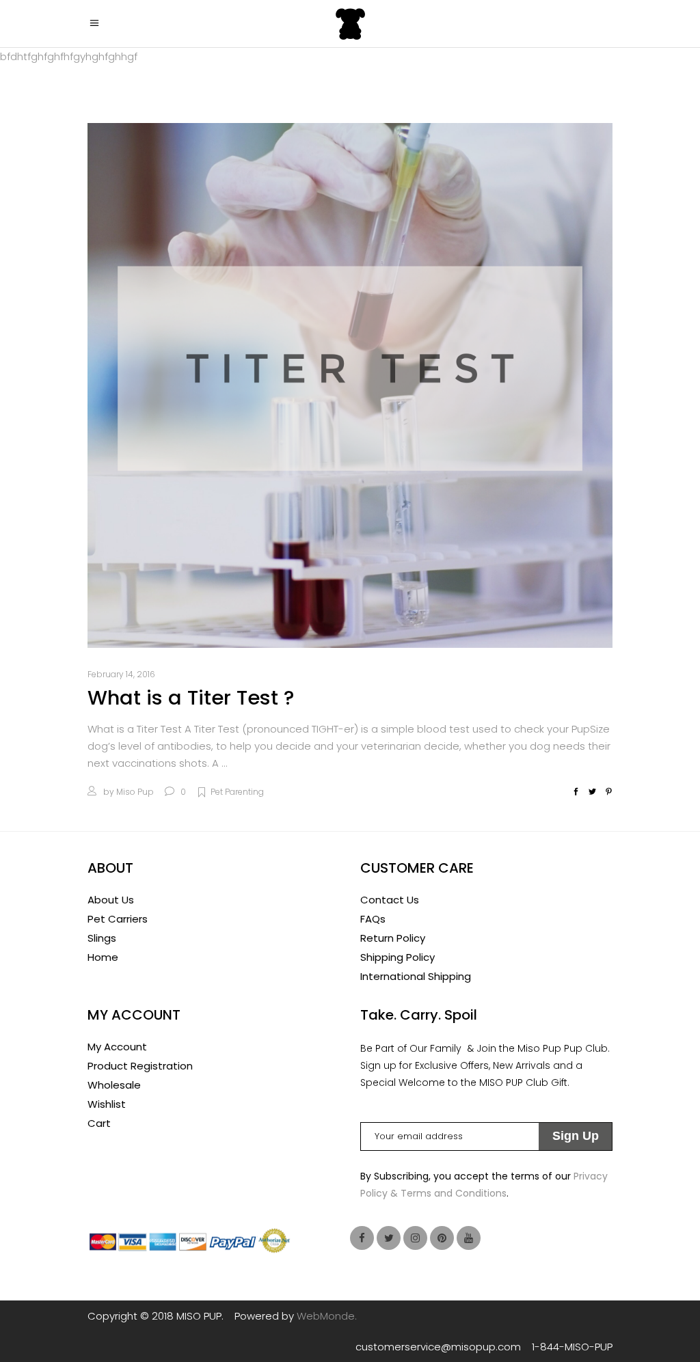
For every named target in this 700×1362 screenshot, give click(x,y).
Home (103, 957)
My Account (117, 1046)
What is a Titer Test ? (191, 697)
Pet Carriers (118, 919)
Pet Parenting (237, 792)
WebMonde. (327, 1316)
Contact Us (389, 900)
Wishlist (107, 1104)
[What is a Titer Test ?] (350, 385)
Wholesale (114, 1085)
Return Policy (392, 938)
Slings (102, 938)
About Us (111, 900)
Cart (99, 1123)
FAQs (373, 919)
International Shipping (415, 976)
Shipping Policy (397, 957)
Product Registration (140, 1066)
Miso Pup (135, 792)
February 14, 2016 (121, 674)
